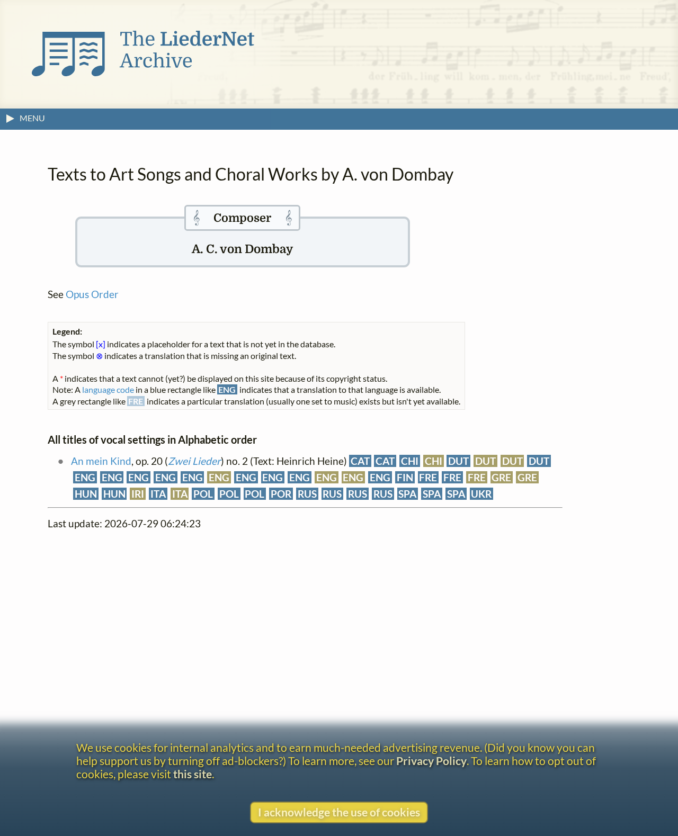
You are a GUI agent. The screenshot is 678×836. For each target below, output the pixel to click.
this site (192, 773)
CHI (409, 461)
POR (281, 494)
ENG (85, 477)
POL (203, 494)
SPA (407, 494)
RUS (307, 494)
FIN (405, 477)
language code (108, 389)
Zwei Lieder (194, 461)
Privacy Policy (431, 760)
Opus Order (92, 294)
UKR (481, 494)
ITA (158, 494)
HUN (86, 494)
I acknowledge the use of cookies (339, 812)
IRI (137, 494)
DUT (458, 461)
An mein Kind (101, 461)
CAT (360, 461)
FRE (428, 477)
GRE (501, 477)
